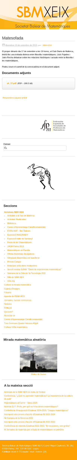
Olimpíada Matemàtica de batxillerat (23, 258)
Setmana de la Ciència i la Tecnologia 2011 (26, 273)
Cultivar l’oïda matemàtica (15, 327)
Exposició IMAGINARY (17, 235)
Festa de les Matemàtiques (19, 242)
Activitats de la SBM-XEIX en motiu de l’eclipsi (24, 392)
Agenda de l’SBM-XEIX (14, 296)
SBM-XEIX (47, 45)
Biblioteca (11, 223)
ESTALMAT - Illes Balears (18, 231)
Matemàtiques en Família (18, 250)
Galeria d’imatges (12, 289)
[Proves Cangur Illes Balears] (38, 177)
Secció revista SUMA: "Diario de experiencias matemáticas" (34, 269)
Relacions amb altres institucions (22, 265)
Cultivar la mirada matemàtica (17, 285)
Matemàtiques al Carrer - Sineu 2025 (20, 403)
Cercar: (7, 144)
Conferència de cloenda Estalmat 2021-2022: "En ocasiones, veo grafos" (37, 426)
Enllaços (8, 308)
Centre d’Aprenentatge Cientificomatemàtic (26, 227)
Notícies (8, 304)
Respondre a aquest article (15, 98)
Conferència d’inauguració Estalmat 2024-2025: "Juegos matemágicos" (36, 410)
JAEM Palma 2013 (15, 246)
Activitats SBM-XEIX (14, 212)
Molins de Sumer (38, 374)
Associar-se (9, 315)
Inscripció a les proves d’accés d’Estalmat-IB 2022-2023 (29, 422)
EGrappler (24, 452)
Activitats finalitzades (16, 219)
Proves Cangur (14, 262)
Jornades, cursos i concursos (17, 300)
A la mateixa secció (18, 385)
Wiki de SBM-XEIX (15, 277)
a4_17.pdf (11, 83)
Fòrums (7, 292)
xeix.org (11, 281)
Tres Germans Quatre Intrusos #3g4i (21, 323)
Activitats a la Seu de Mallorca (20, 215)
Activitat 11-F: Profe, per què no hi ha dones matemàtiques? (31, 406)
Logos (36, 448)
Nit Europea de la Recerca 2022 (18, 418)
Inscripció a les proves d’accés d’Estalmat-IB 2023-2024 (29, 414)
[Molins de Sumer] (38, 358)
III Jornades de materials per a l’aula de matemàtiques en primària (34, 429)
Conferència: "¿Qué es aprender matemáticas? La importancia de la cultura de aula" (38, 397)
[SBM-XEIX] (0, 1)
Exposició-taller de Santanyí (20, 239)
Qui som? (8, 312)
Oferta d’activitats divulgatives (20, 254)
